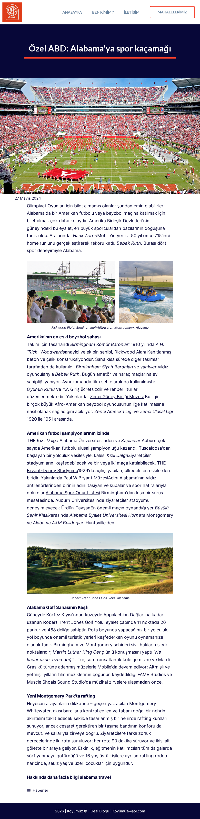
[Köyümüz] (12, 12)
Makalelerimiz (172, 12)
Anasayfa (72, 12)
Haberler (40, 790)
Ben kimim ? (103, 12)
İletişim (132, 12)
